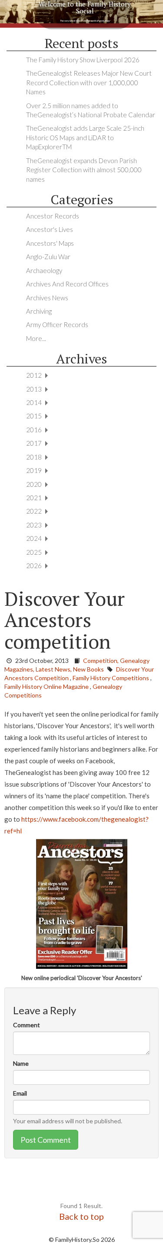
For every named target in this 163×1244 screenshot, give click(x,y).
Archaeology (44, 270)
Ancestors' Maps (50, 243)
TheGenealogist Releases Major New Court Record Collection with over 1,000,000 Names (89, 82)
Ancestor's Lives (49, 229)
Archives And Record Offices (67, 284)
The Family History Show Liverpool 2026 (83, 60)
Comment (26, 1025)
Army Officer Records (57, 324)
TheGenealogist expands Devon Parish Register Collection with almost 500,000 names (84, 170)
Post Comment (45, 1139)
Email (20, 1093)
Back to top (81, 1216)
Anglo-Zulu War (48, 256)
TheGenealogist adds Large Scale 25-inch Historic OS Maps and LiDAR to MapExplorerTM (85, 137)
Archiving (39, 311)
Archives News (47, 298)
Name (21, 1063)
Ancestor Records (52, 216)
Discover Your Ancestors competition (64, 619)
